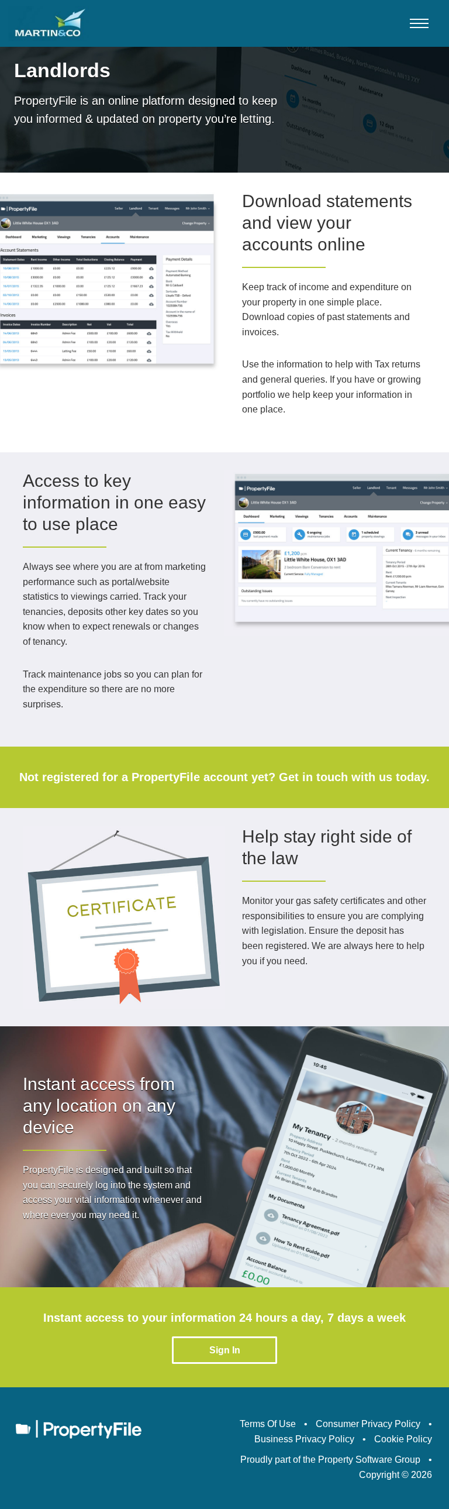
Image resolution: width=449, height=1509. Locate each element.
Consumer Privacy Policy (368, 1424)
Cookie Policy (403, 1439)
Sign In (224, 1350)
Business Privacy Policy (304, 1439)
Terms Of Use (268, 1424)
